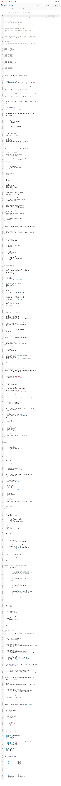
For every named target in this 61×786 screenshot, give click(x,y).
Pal (18, 12)
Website (58, 784)
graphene (10, 5)
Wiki (28, 9)
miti (5, 5)
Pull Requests (20, 9)
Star (48, 5)
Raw (53, 15)
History (50, 15)
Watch (40, 5)
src (20, 12)
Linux (26, 12)
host (23, 12)
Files (5, 9)
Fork (55, 5)
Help (15, 1)
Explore (10, 1)
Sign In (57, 1)
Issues (11, 9)
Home (5, 1)
